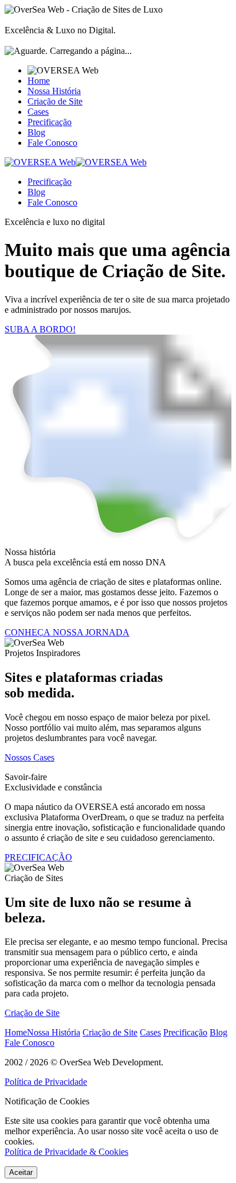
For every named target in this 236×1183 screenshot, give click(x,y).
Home (38, 81)
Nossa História (54, 91)
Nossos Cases (29, 757)
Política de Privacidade (46, 1082)
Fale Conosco (52, 143)
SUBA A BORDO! (40, 329)
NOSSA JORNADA (67, 632)
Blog (36, 132)
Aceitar (21, 1172)
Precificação (49, 122)
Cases (38, 112)
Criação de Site (54, 101)
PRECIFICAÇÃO (38, 857)
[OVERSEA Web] (76, 162)
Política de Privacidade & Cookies (66, 1152)
